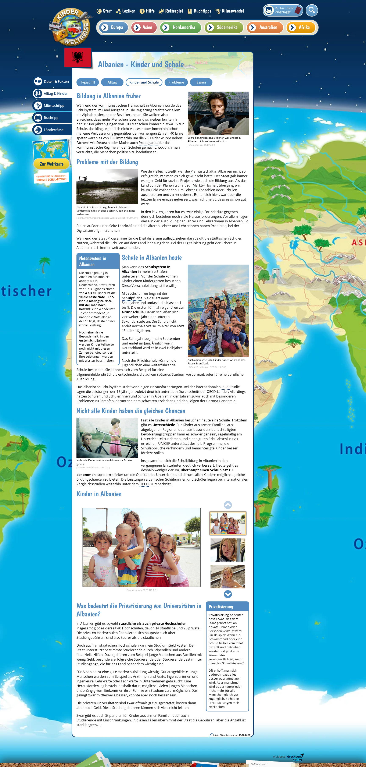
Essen (201, 82)
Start (107, 11)
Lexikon (128, 11)
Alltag (112, 82)
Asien (147, 27)
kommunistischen (112, 105)
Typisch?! (87, 82)
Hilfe (150, 11)
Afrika (304, 27)
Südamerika (227, 27)
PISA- (226, 387)
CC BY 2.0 (209, 144)
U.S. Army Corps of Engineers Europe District (103, 217)
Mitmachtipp (54, 105)
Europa (117, 27)
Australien (268, 27)
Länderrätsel (54, 129)
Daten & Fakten (56, 81)
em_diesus (196, 144)
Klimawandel (233, 11)
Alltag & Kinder (56, 93)
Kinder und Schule (144, 82)
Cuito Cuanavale (88, 467)
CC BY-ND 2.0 (218, 366)
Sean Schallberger (200, 366)
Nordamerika (184, 27)
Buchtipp (51, 117)
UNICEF (164, 443)
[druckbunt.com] (288, 757)
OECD (144, 484)
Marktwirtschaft (205, 185)
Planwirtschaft (202, 171)
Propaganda (148, 142)
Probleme (176, 82)
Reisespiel (174, 11)
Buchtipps (202, 11)
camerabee (135, 589)
